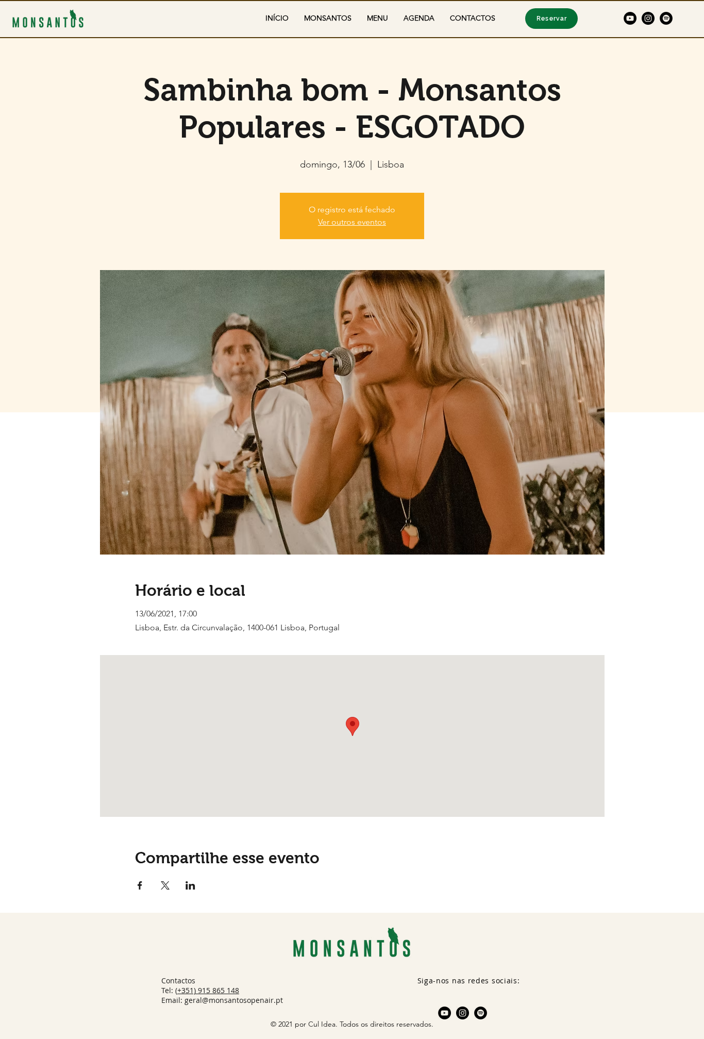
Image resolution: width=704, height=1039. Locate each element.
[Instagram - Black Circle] (648, 18)
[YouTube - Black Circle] (630, 18)
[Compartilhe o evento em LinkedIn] (190, 885)
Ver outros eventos (352, 222)
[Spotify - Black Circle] (666, 18)
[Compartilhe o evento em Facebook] (140, 885)
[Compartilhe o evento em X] (165, 885)
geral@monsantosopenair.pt (234, 1000)
